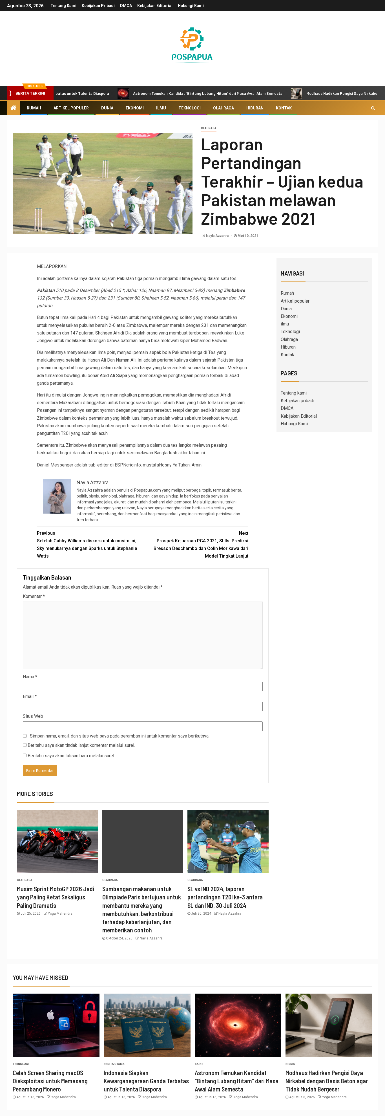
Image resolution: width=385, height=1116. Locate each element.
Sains (199, 1064)
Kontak (284, 108)
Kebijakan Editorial (154, 5)
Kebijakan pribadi (98, 5)
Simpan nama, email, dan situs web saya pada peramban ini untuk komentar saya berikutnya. (119, 736)
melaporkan (52, 266)
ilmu (161, 108)
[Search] (373, 108)
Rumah (34, 108)
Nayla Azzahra (217, 236)
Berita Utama (114, 1064)
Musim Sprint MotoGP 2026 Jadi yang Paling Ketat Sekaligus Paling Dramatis (55, 897)
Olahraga (223, 108)
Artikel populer (71, 108)
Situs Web (33, 716)
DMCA (126, 5)
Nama (30, 676)
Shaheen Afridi (109, 333)
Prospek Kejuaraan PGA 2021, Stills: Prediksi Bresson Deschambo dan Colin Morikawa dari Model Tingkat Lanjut (201, 545)
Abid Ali (107, 375)
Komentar (34, 596)
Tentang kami (63, 5)
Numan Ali (126, 360)
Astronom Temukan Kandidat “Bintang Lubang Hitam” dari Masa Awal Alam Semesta (174, 93)
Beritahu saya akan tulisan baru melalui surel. (71, 755)
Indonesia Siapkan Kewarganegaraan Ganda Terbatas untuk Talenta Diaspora (146, 1081)
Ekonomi (135, 108)
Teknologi (189, 108)
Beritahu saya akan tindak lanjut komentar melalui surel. (81, 745)
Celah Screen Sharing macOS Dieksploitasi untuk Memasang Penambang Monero (50, 1081)
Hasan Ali (96, 360)
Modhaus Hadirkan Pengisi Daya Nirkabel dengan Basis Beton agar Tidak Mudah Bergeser (327, 1081)
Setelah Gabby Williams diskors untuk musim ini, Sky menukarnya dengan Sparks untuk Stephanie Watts (87, 545)
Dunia (107, 108)
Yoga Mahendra (60, 913)
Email (30, 696)
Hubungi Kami (191, 5)
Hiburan (255, 108)
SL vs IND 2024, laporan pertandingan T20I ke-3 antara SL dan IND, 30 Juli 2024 (225, 897)
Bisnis (290, 1064)
